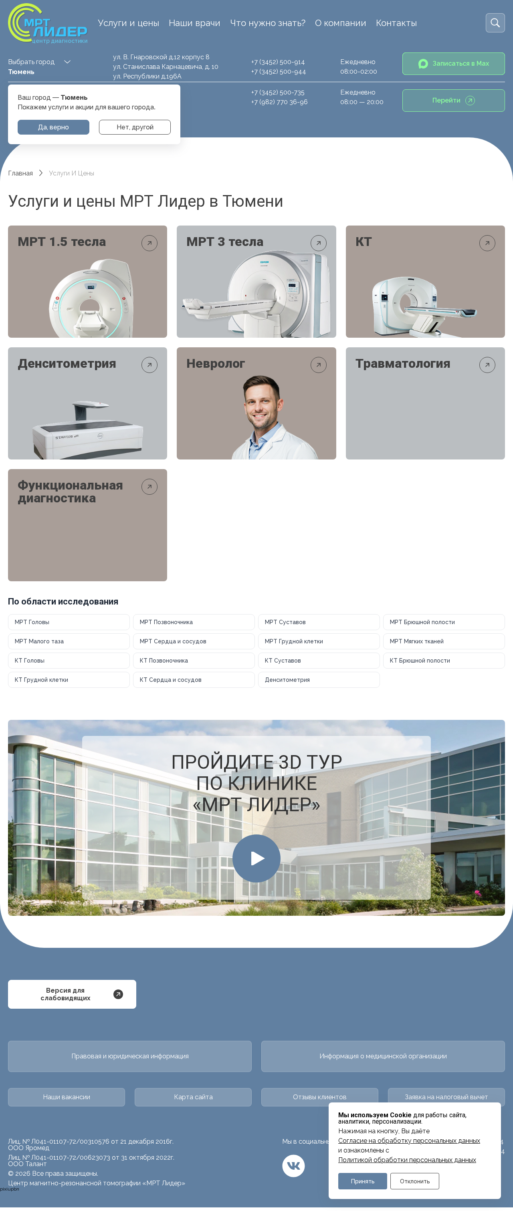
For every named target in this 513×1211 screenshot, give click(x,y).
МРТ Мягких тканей (417, 641)
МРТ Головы (32, 622)
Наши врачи (194, 23)
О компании (340, 23)
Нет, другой (135, 127)
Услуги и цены (128, 23)
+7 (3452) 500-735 (278, 92)
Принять (363, 1181)
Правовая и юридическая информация (130, 1056)
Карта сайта (193, 1097)
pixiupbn (9, 1189)
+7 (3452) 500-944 (278, 71)
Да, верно (53, 127)
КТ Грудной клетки (41, 680)
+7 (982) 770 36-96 (279, 102)
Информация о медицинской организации (383, 1056)
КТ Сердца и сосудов (171, 680)
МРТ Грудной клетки (294, 641)
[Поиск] (495, 22)
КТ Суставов (283, 660)
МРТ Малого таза (39, 641)
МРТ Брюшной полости (422, 622)
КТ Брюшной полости (420, 660)
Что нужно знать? (267, 23)
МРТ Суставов (285, 622)
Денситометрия (287, 680)
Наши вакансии (66, 1097)
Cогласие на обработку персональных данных (409, 1141)
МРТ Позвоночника (166, 622)
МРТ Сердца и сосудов (173, 641)
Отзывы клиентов (320, 1097)
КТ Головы (29, 660)
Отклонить (415, 1181)
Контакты (396, 23)
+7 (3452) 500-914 (278, 62)
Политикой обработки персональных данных (407, 1160)
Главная (20, 173)
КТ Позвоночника (164, 660)
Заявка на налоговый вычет (446, 1097)
